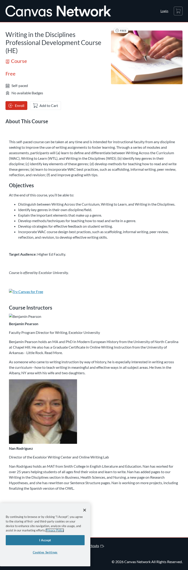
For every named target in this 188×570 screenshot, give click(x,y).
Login (164, 11)
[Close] (85, 510)
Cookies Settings (45, 552)
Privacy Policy (55, 530)
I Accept (45, 540)
